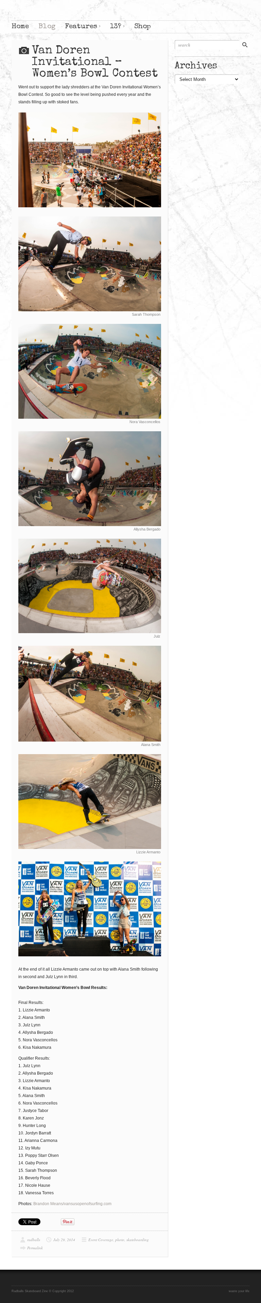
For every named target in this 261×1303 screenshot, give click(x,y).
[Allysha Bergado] (89, 478)
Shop (142, 26)
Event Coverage (100, 1239)
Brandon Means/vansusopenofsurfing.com (72, 1203)
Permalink (35, 1247)
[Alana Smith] (89, 694)
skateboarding (137, 1239)
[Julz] (89, 586)
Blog (46, 26)
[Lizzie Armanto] (89, 801)
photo (119, 1239)
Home (20, 26)
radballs (33, 1239)
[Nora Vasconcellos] (89, 371)
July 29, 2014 (64, 1239)
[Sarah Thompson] (89, 263)
